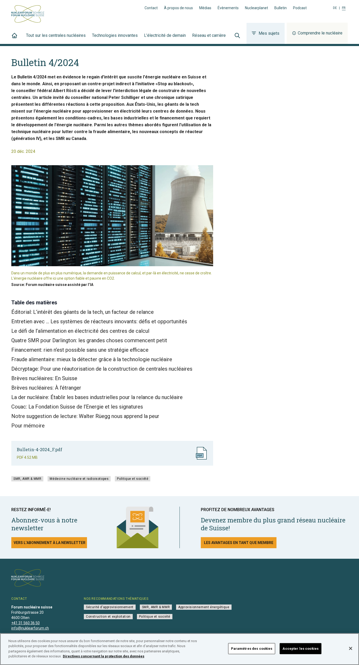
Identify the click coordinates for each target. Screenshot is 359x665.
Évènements (228, 8)
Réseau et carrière (209, 35)
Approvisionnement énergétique (203, 607)
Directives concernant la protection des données (103, 656)
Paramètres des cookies (252, 649)
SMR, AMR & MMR (27, 479)
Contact (151, 8)
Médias (205, 8)
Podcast (300, 8)
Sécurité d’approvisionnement (110, 607)
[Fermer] (350, 648)
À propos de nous (178, 8)
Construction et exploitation (108, 616)
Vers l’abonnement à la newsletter (49, 543)
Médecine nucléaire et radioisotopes (79, 479)
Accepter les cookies (301, 649)
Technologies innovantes (115, 35)
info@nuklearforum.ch (30, 628)
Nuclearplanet (256, 8)
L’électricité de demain (165, 35)
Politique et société (132, 479)
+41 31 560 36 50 (25, 623)
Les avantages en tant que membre (238, 543)
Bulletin (280, 8)
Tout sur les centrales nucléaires (56, 35)
